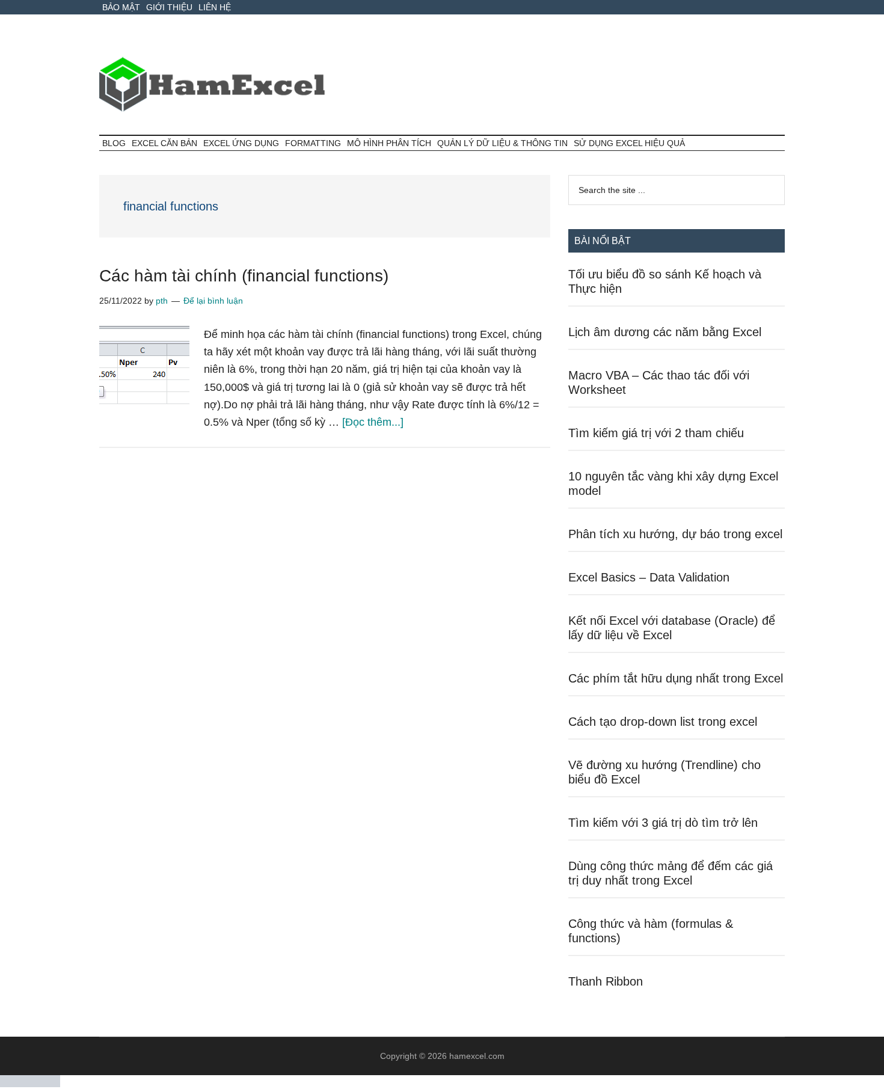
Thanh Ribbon (605, 981)
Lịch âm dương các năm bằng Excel (664, 332)
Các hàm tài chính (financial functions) (243, 275)
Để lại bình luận (213, 300)
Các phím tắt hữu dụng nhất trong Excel (675, 678)
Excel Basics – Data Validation (648, 577)
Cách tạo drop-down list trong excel (662, 721)
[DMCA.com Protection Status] (30, 1084)
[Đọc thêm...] (373, 422)
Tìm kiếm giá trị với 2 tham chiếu (656, 433)
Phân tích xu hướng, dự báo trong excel (675, 534)
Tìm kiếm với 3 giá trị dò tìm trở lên (663, 822)
